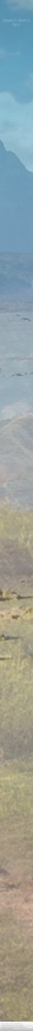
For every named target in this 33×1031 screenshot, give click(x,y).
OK (29, 1026)
